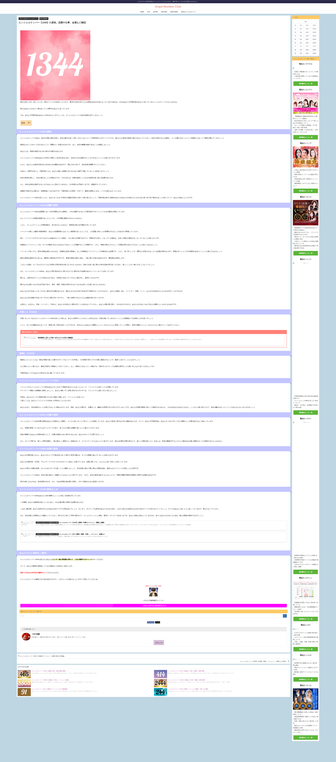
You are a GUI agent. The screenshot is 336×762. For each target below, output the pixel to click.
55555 (314, 39)
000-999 (155, 11)
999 (301, 53)
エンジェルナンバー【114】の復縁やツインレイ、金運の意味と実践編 (42, 656)
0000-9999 (164, 11)
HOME (142, 11)
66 (295, 42)
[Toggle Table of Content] (28, 122)
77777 (314, 46)
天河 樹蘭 (36, 634)
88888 (314, 49)
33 (295, 32)
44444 (314, 35)
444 (301, 35)
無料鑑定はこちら (304, 83)
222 (301, 28)
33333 (314, 32)
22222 (314, 28)
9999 (307, 53)
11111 (314, 25)
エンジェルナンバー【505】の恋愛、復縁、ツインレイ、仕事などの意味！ (263, 661)
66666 (314, 42)
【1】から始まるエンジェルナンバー (28, 18)
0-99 (148, 11)
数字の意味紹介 (44, 18)
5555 (307, 39)
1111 (307, 25)
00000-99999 (174, 11)
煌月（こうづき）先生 (153, 586)
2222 (307, 28)
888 (301, 49)
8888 (307, 49)
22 (295, 28)
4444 (307, 35)
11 (295, 25)
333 (301, 32)
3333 (307, 32)
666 (301, 42)
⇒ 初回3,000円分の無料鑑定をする (153, 605)
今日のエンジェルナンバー (188, 11)
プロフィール (158, 642)
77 (295, 46)
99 (295, 53)
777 (301, 46)
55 (295, 39)
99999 (314, 53)
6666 (307, 42)
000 (306, 21)
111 (301, 25)
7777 (307, 46)
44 (295, 35)
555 (301, 39)
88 (295, 49)
